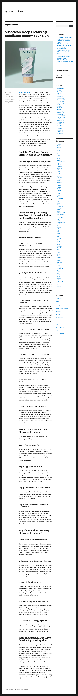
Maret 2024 (60, 130)
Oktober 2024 (60, 119)
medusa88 (58, 337)
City (58, 169)
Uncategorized (60, 281)
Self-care (59, 262)
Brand (58, 160)
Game (58, 197)
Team (58, 276)
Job (58, 219)
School (59, 257)
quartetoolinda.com (25, 92)
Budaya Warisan (61, 161)
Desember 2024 (61, 115)
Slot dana (58, 311)
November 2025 (61, 100)
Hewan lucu (60, 206)
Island (58, 216)
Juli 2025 (59, 104)
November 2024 (61, 117)
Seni (58, 263)
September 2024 (61, 120)
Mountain (59, 240)
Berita (58, 157)
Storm (58, 271)
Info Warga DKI (61, 212)
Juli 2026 (59, 90)
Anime (58, 149)
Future (58, 195)
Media (58, 235)
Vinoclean (10, 102)
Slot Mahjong (59, 317)
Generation (60, 198)
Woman (59, 286)
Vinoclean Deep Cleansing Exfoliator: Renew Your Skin (27, 33)
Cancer (59, 163)
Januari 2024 (60, 133)
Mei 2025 (59, 107)
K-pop (58, 220)
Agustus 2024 (60, 122)
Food (58, 193)
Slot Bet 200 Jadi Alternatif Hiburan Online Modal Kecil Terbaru (64, 52)
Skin (6, 102)
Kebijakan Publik (61, 222)
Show (58, 265)
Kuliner (59, 227)
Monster (59, 238)
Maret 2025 (60, 111)
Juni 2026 (59, 92)
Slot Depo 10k (59, 305)
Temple (59, 278)
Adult (58, 146)
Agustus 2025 (60, 103)
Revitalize (11, 101)
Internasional (60, 214)
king (58, 225)
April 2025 (59, 109)
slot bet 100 (58, 298)
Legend (59, 230)
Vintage (59, 283)
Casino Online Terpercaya (62, 308)
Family (58, 185)
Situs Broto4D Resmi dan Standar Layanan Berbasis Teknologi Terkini (63, 56)
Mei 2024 (59, 127)
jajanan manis (60, 217)
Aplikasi (59, 150)
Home (58, 209)
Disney (59, 179)
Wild (58, 284)
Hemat (58, 204)
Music (58, 243)
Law (58, 228)
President (59, 251)
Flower (59, 192)
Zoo (58, 287)
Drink (58, 181)
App (58, 152)
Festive (59, 190)
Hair (58, 201)
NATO (58, 244)
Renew (6, 101)
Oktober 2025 (60, 101)
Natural (13, 99)
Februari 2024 (60, 131)
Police (58, 249)
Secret (58, 260)
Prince (58, 252)
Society (59, 267)
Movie (58, 241)
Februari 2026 (60, 95)
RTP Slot (58, 301)
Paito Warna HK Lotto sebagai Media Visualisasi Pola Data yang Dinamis (65, 61)
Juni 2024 (59, 125)
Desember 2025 (61, 98)
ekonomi (59, 182)
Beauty (7, 94)
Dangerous (60, 173)
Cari (57, 24)
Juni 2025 (59, 106)
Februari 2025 (60, 112)
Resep (58, 255)
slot (57, 330)
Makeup (59, 233)
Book (58, 158)
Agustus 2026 (60, 88)
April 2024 (59, 128)
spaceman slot (60, 268)
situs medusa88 (60, 333)
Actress (59, 144)
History (59, 208)
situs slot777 (59, 324)
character (59, 168)
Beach (58, 153)
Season (59, 259)
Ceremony (59, 166)
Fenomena (59, 187)
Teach (58, 275)
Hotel (58, 211)
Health (58, 203)
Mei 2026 (59, 93)
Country (59, 171)
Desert (58, 176)
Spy (58, 270)
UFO (58, 279)
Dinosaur (59, 177)
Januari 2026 (60, 96)
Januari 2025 (60, 114)
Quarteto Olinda (14, 11)
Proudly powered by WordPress (21, 689)
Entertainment (60, 184)
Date (58, 174)
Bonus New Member (61, 321)
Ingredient (7, 99)
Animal (59, 147)
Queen (58, 254)
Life (58, 232)
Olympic (59, 248)
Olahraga (59, 246)
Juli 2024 (59, 123)
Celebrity (59, 165)
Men (58, 236)
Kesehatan (59, 224)
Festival (59, 189)
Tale (58, 273)
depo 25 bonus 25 (60, 327)
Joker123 (58, 314)
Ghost (58, 200)
